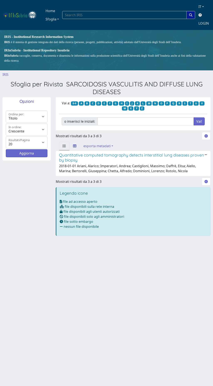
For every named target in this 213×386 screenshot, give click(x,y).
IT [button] (199, 6)
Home (50, 11)
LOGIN (203, 23)
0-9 (74, 103)
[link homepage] (21, 15)
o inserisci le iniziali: (79, 121)
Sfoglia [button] (51, 19)
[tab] (64, 146)
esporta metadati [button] (97, 146)
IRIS (5, 74)
